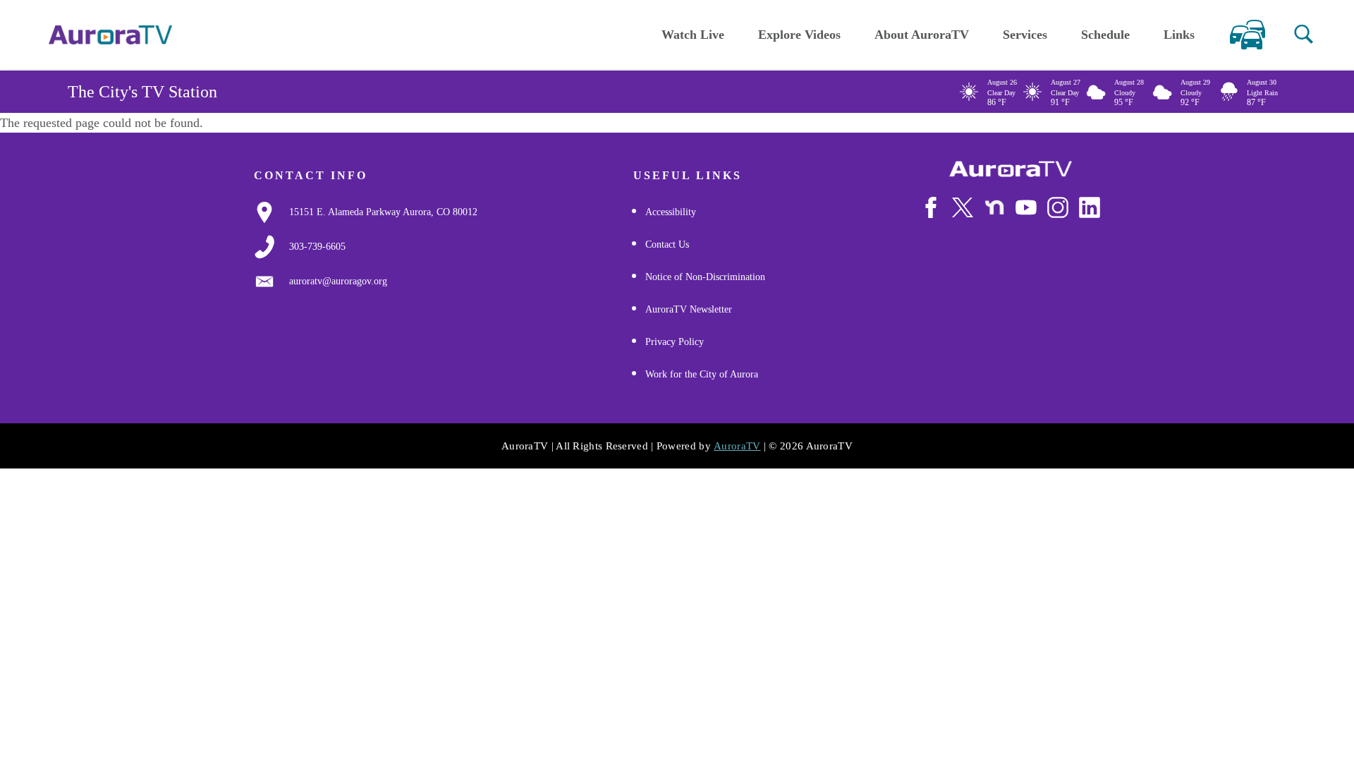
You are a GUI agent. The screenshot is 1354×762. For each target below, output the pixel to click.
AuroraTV (737, 446)
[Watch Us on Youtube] (1026, 207)
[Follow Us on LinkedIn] (1089, 207)
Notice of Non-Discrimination (705, 277)
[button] (1304, 34)
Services (1025, 35)
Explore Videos (799, 35)
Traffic (1247, 35)
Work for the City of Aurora (701, 374)
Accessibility (670, 212)
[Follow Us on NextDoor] (994, 207)
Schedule (1105, 35)
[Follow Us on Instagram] (1057, 207)
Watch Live (692, 35)
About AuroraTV (921, 35)
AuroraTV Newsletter (688, 309)
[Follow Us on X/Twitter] (962, 207)
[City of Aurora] (1010, 169)
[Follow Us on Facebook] (930, 207)
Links (1179, 35)
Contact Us (667, 244)
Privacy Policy (674, 342)
